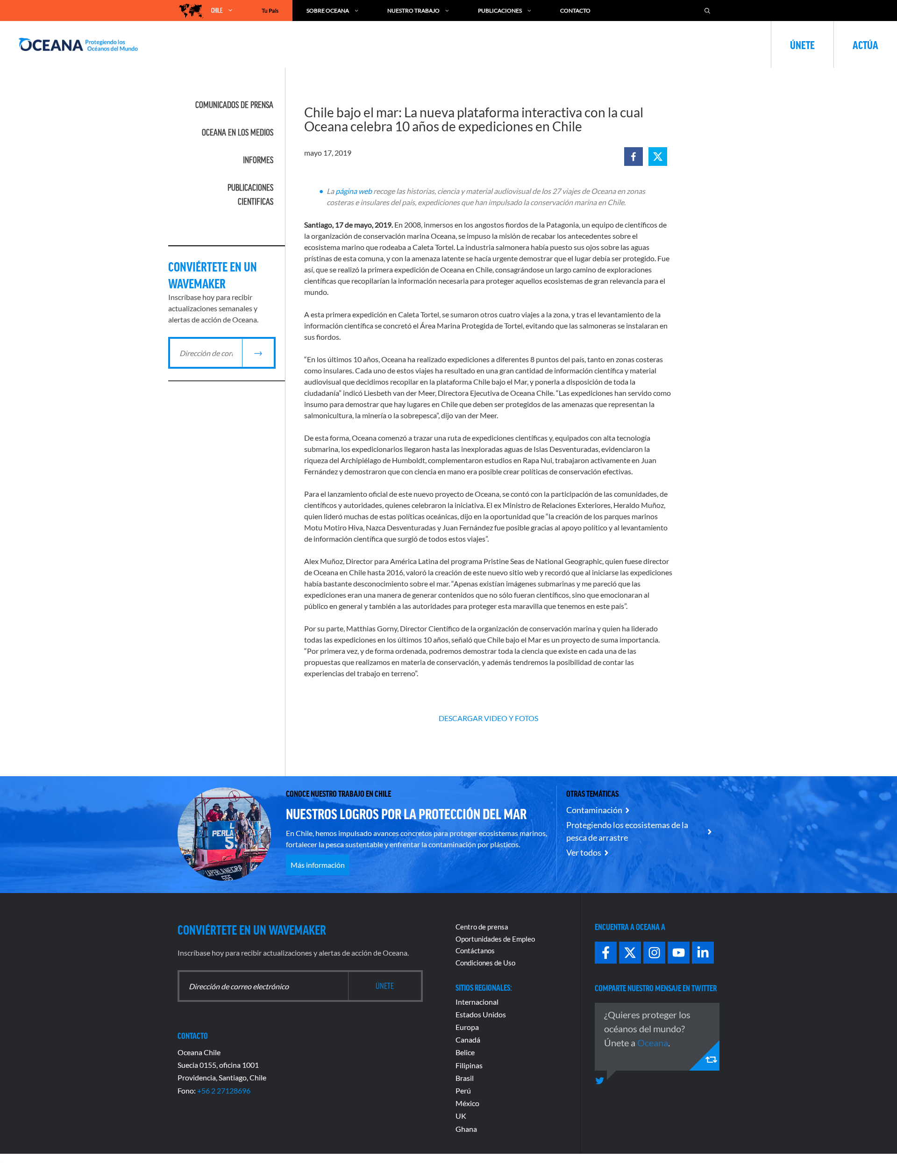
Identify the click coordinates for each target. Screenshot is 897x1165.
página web (353, 190)
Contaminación (594, 810)
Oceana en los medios (237, 132)
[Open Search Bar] (707, 10)
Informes (258, 159)
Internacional (477, 1001)
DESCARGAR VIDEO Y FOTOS (488, 718)
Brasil (465, 1077)
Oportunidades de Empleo (495, 939)
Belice (465, 1052)
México (467, 1103)
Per (461, 1090)
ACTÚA (865, 44)
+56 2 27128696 (223, 1090)
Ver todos (583, 852)
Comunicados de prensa (234, 104)
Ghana (466, 1128)
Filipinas (469, 1065)
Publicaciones (500, 10)
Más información (318, 864)
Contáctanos (475, 950)
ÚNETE (802, 44)
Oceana (652, 1042)
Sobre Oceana (327, 10)
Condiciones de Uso (485, 962)
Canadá (468, 1039)
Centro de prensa (482, 926)
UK (461, 1115)
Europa (467, 1026)
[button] (633, 156)
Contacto (575, 10)
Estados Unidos (481, 1014)
